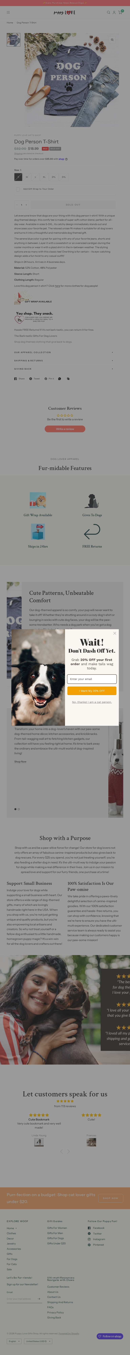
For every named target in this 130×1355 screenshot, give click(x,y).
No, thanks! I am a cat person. (92, 702)
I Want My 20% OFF (92, 690)
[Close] (115, 633)
